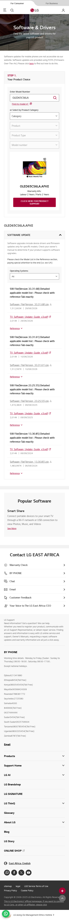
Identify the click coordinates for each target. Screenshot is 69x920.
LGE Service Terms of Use (36, 886)
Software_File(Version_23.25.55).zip (29, 401)
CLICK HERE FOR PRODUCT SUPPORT (34, 202)
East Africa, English (19, 863)
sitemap (8, 886)
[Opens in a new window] (7, 873)
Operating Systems (19, 270)
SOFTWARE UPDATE (18, 235)
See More (11, 528)
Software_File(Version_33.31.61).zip (29, 365)
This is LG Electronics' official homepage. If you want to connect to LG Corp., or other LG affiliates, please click (34, 903)
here (31, 63)
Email (7, 744)
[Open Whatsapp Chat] (6, 914)
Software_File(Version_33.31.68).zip (29, 304)
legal (18, 886)
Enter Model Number (20, 91)
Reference (15, 328)
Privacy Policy (10, 890)
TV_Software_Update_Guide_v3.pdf (29, 316)
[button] (34, 765)
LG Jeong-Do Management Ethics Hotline (32, 914)
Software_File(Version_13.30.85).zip (29, 461)
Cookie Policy (27, 890)
